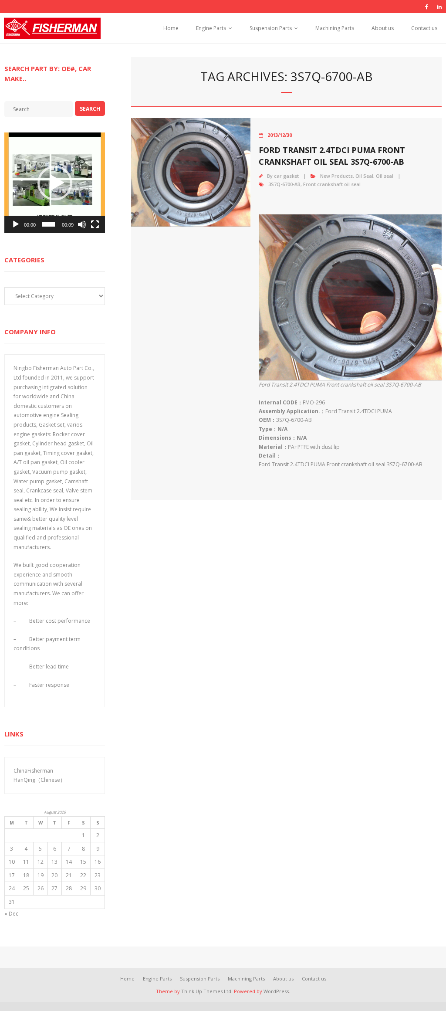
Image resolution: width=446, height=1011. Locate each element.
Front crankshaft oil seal (332, 184)
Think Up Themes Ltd (206, 991)
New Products (336, 176)
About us (383, 28)
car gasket (286, 176)
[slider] (48, 224)
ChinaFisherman (33, 770)
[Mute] (82, 224)
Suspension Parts (271, 28)
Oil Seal (364, 176)
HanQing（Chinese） (39, 780)
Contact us (424, 28)
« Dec (11, 913)
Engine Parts (211, 28)
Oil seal (384, 176)
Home (171, 28)
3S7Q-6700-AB (284, 184)
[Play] (15, 224)
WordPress (276, 991)
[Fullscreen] (95, 224)
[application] (54, 182)
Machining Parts (334, 28)
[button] (54, 183)
